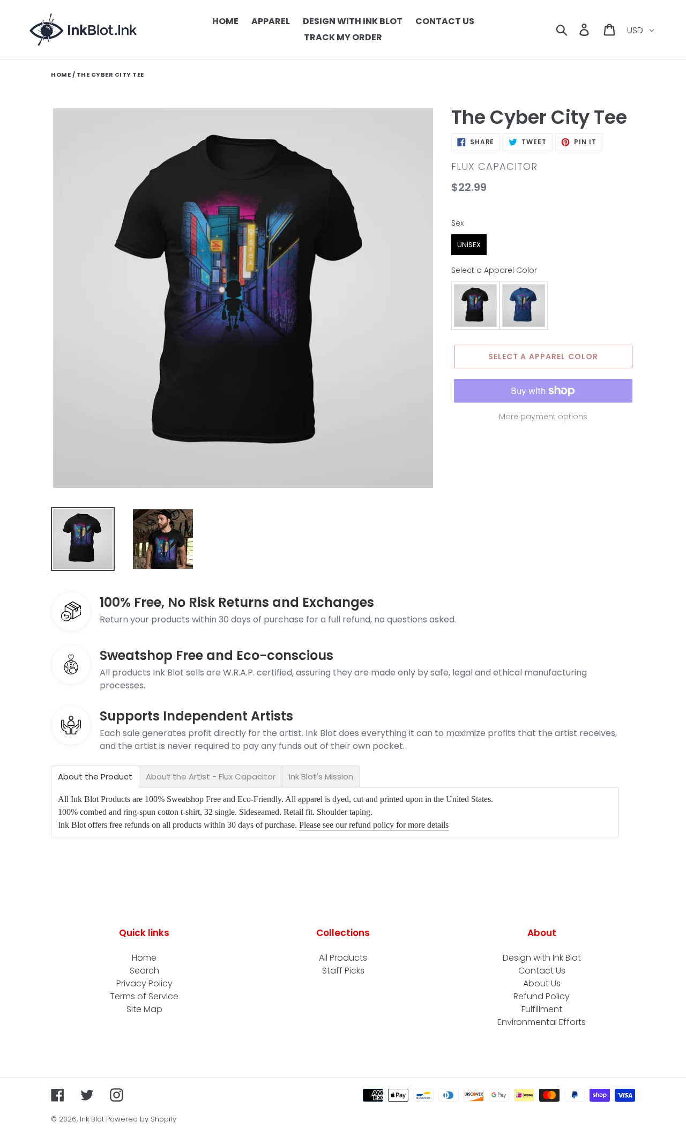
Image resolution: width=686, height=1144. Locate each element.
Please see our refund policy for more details (374, 824)
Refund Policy (541, 996)
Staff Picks (343, 970)
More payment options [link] (543, 416)
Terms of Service (144, 996)
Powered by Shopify (141, 1119)
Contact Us (541, 970)
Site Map (144, 1009)
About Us (542, 983)
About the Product (95, 776)
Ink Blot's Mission (321, 776)
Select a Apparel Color (494, 270)
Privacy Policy (144, 983)
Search (144, 970)
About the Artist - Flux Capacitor (210, 776)
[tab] (95, 777)
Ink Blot (92, 1119)
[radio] (469, 245)
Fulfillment (541, 1009)
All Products (343, 958)
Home (61, 74)
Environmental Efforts (541, 1022)
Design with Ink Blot (542, 958)
